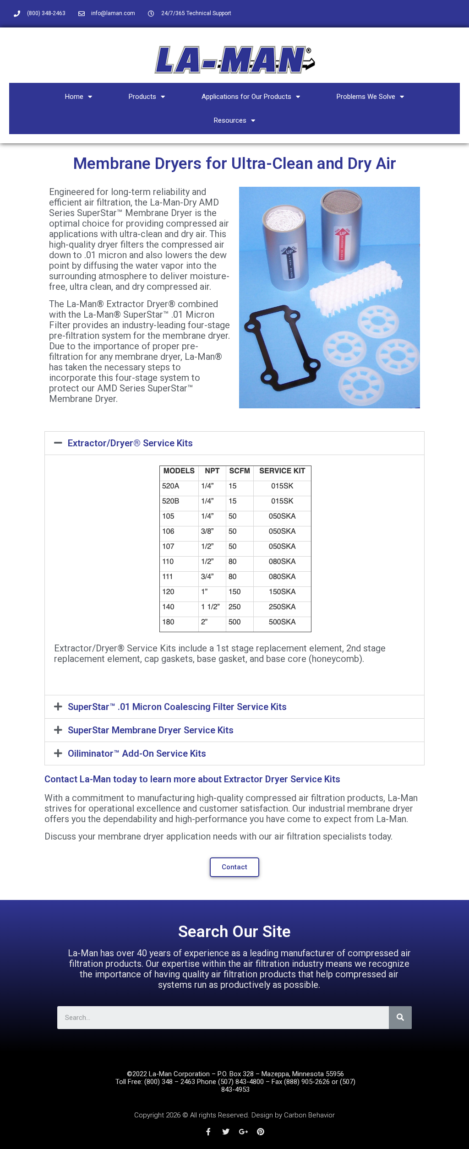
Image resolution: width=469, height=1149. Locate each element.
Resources (230, 120)
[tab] (234, 443)
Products (142, 96)
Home (74, 96)
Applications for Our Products (246, 96)
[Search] (400, 1017)
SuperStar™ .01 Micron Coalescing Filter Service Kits (177, 706)
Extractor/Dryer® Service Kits (130, 443)
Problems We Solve (366, 96)
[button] (234, 867)
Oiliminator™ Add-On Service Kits (137, 753)
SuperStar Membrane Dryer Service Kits (151, 730)
